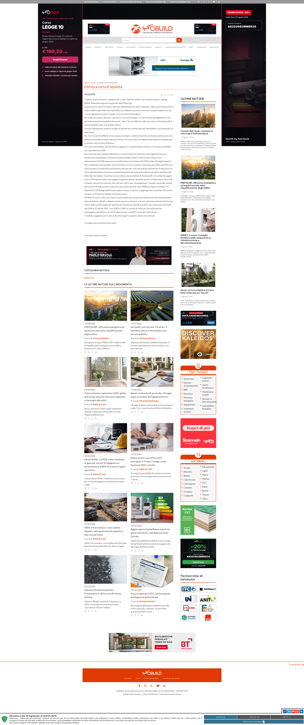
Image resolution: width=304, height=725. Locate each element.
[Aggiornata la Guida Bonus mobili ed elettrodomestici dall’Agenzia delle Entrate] (152, 508)
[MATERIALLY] (208, 589)
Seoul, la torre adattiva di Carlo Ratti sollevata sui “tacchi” (197, 291)
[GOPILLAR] (188, 617)
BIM (185, 389)
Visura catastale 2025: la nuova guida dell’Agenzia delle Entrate (150, 595)
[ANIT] (208, 598)
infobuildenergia (91, 2)
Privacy (178, 694)
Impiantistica (189, 404)
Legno (205, 471)
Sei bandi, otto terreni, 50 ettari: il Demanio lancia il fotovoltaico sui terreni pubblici (149, 330)
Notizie (120, 47)
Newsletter (214, 47)
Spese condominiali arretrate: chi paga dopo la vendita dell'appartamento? (151, 395)
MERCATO (89, 278)
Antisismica (189, 379)
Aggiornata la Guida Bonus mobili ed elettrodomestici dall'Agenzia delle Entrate (150, 533)
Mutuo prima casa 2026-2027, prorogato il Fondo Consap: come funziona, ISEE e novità (148, 461)
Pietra (205, 475)
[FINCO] (208, 608)
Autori (137, 678)
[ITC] (188, 589)
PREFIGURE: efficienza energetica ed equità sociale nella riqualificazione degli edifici (104, 330)
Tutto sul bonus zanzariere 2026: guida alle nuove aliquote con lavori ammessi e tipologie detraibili (105, 397)
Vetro (204, 498)
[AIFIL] (208, 617)
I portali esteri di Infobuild (131, 2)
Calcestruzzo (189, 479)
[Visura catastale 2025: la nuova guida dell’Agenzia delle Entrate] (152, 571)
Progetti (158, 47)
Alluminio (188, 472)
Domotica (188, 393)
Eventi (191, 47)
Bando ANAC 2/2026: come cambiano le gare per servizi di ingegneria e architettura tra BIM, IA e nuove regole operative (104, 464)
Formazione (201, 47)
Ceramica (188, 491)
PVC (204, 483)
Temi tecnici (109, 47)
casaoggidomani (109, 2)
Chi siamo (128, 678)
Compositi (188, 495)
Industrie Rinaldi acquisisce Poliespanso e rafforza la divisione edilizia (102, 593)
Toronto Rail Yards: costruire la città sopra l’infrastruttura (196, 132)
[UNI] (188, 598)
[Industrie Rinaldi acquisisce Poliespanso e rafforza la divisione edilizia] (105, 569)
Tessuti (205, 494)
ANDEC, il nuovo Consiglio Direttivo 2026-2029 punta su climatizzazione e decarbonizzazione (195, 239)
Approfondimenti (145, 47)
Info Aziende (130, 47)
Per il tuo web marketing (156, 2)
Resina (205, 491)
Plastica (205, 479)
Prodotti (98, 47)
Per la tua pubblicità (151, 678)
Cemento (188, 487)
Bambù (187, 476)
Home (86, 83)
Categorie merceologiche (175, 47)
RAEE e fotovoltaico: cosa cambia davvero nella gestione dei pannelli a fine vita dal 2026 (103, 531)
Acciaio (187, 468)
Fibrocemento (208, 467)
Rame (204, 486)
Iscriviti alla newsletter (180, 2)
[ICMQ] (188, 608)
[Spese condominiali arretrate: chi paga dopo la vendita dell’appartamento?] (152, 372)
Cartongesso (189, 484)
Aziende (88, 47)
